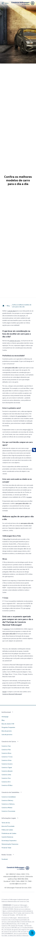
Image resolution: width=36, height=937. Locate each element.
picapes (29, 497)
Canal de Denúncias (7, 837)
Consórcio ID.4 (6, 782)
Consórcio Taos (6, 746)
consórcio (7, 629)
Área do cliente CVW (8, 724)
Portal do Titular (6, 847)
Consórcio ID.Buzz (7, 785)
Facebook (5, 859)
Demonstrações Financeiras (10, 844)
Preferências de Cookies (9, 833)
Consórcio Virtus (7, 760)
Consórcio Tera (6, 778)
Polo (6, 674)
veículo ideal (12, 311)
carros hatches (21, 416)
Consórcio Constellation (9, 797)
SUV (29, 429)
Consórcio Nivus (6, 753)
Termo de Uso (6, 822)
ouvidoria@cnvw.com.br (18, 884)
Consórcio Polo (6, 749)
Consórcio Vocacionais (8, 811)
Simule (4, 691)
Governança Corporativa (9, 840)
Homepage (5, 716)
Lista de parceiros (7, 734)
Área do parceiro (7, 731)
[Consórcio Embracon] (3, 306)
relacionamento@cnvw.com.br (13, 876)
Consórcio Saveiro (7, 764)
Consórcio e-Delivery (8, 804)
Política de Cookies (7, 830)
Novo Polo (6, 539)
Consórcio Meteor (7, 807)
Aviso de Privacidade (8, 826)
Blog (8, 306)
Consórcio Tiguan (7, 767)
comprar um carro (14, 340)
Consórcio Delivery (7, 800)
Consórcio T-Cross (7, 757)
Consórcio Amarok (7, 771)
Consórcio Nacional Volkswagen (12, 694)
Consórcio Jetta (6, 774)
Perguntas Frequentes (8, 727)
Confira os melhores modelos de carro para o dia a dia (21, 306)
